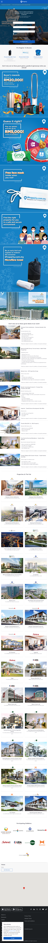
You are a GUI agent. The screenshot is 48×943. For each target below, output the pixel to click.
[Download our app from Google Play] (17, 909)
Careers (3, 919)
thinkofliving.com (28, 929)
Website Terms (28, 918)
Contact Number (16, 29)
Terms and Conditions (29, 921)
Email (14, 24)
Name (14, 20)
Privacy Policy (29, 38)
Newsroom (3, 917)
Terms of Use (22, 38)
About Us (3, 914)
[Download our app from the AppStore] (6, 909)
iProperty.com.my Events (6, 4)
